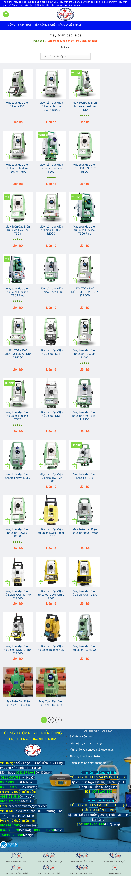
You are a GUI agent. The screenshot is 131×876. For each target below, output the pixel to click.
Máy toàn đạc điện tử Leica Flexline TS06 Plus (84, 230)
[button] (6, 14)
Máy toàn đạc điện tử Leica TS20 (17, 104)
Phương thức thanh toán (84, 756)
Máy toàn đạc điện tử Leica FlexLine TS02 (51, 168)
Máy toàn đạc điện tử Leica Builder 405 (51, 648)
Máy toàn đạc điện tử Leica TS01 (51, 352)
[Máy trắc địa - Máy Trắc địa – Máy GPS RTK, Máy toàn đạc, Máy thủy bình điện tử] (65, 14)
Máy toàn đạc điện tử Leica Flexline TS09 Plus (17, 292)
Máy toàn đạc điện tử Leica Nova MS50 (18, 476)
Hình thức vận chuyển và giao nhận (91, 749)
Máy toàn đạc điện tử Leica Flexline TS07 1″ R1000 (51, 106)
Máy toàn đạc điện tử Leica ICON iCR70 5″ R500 (18, 595)
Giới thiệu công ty (80, 736)
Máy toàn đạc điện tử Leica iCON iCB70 (84, 593)
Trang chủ (38, 40)
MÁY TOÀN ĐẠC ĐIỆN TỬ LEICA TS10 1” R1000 (17, 354)
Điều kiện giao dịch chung (85, 743)
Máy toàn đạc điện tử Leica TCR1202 (84, 648)
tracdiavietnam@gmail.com (28, 806)
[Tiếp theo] (58, 720)
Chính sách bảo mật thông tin (87, 763)
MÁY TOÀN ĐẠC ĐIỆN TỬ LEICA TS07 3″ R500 (84, 292)
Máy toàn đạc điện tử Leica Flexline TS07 (17, 416)
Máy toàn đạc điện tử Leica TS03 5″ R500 (17, 533)
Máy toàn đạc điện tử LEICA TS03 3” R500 (84, 168)
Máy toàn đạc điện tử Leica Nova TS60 (51, 290)
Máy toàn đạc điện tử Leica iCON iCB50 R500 (51, 595)
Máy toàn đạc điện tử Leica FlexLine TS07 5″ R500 (17, 168)
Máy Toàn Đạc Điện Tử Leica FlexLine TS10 (84, 106)
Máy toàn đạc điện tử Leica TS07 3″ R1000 (84, 354)
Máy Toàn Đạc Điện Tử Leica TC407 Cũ (17, 703)
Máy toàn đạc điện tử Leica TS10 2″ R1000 (51, 230)
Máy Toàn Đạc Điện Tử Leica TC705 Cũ (51, 703)
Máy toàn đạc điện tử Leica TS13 (51, 414)
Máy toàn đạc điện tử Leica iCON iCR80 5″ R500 (17, 650)
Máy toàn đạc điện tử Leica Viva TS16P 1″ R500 (84, 416)
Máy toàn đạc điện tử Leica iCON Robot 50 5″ (51, 533)
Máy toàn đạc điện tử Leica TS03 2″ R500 (51, 478)
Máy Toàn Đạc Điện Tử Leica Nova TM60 (84, 531)
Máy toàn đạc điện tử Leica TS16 (84, 476)
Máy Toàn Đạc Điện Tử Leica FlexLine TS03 (17, 230)
